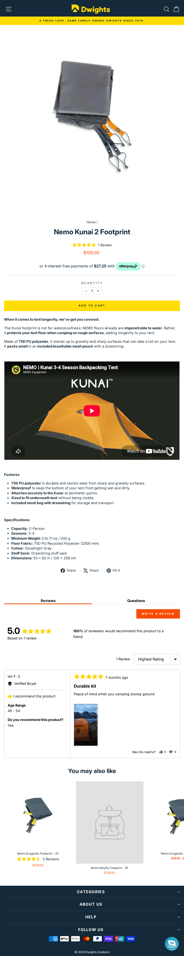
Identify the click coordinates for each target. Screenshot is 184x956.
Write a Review (158, 613)
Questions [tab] (136, 600)
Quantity (92, 283)
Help (90, 917)
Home (91, 222)
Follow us (91, 929)
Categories (91, 891)
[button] (92, 244)
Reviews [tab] (48, 600)
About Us (91, 904)
